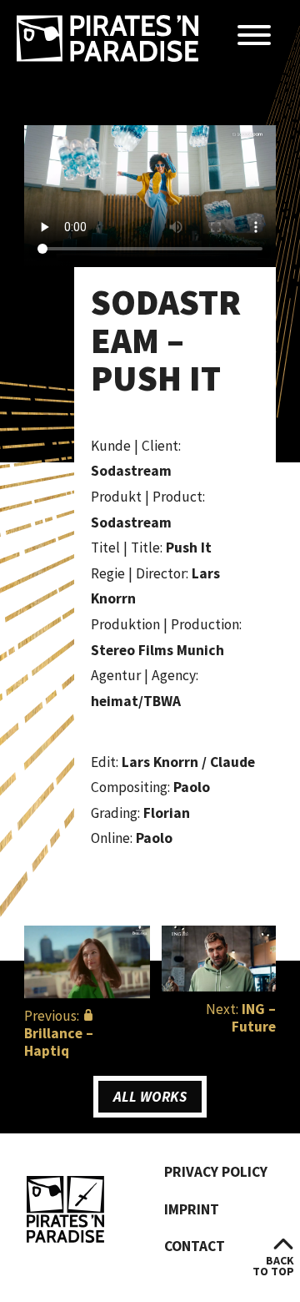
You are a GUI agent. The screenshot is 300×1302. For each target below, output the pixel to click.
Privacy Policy (216, 1172)
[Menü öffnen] (254, 36)
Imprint (191, 1209)
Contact (194, 1246)
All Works (150, 1097)
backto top (273, 1266)
